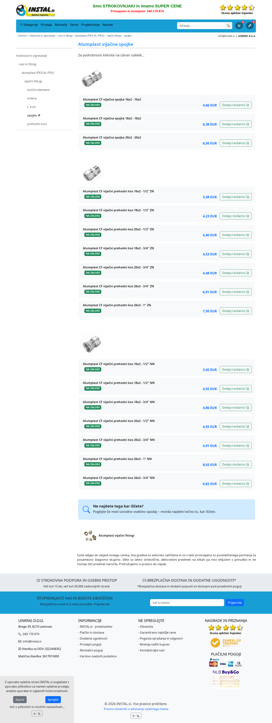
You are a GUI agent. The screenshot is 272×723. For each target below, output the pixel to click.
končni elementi (38, 90)
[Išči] (228, 25)
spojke (32, 115)
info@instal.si (226, 36)
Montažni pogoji (91, 650)
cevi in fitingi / (66, 35)
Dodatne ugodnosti (93, 638)
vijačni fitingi (33, 81)
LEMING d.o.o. (247, 36)
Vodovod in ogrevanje (31, 56)
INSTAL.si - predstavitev (96, 627)
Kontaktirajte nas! (152, 650)
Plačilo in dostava (92, 632)
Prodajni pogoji (90, 644)
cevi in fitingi (27, 64)
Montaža (61, 25)
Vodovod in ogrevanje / (43, 35)
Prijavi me (235, 603)
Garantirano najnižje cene (158, 632)
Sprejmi (53, 700)
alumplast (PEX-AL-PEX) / (90, 35)
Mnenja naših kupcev (154, 644)
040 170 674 (30, 634)
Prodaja (46, 25)
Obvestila (146, 627)
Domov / (23, 35)
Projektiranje (90, 25)
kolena (32, 98)
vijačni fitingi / (114, 35)
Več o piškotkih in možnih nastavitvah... (37, 707)
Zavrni (20, 700)
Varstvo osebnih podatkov (98, 656)
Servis (74, 25)
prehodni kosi (37, 124)
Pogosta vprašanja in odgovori (161, 638)
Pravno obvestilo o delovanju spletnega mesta (136, 709)
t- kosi (31, 107)
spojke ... (129, 35)
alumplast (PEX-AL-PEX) (38, 73)
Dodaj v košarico (234, 105)
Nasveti (108, 25)
